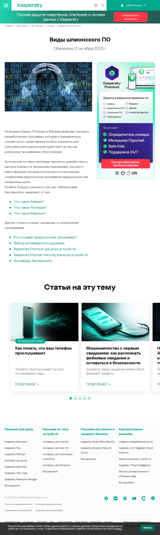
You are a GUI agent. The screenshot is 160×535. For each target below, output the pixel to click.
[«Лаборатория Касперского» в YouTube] (134, 498)
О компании (28, 522)
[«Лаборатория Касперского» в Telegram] (106, 498)
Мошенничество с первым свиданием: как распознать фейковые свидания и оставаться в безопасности (113, 355)
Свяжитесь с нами (12, 522)
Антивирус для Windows (56, 465)
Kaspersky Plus (13, 448)
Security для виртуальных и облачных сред (134, 474)
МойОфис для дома (16, 460)
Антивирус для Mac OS (55, 448)
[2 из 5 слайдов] (75, 398)
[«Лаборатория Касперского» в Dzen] (125, 498)
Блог (52, 522)
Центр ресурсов (65, 522)
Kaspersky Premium (15, 454)
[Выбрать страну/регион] (95, 5)
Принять (147, 528)
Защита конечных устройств (135, 458)
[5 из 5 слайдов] (89, 398)
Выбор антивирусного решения (39, 243)
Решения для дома (19, 429)
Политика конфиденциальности (18, 504)
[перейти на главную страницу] (30, 5)
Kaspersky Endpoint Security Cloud (96, 450)
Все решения (12, 485)
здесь (118, 528)
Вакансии (108, 522)
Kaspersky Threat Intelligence (134, 465)
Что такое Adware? (29, 201)
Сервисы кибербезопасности (136, 441)
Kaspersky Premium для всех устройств (45, 249)
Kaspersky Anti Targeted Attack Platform (136, 450)
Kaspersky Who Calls (16, 473)
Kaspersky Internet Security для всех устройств (51, 255)
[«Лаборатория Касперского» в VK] (115, 498)
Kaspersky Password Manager (21, 479)
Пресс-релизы (81, 522)
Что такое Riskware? (30, 213)
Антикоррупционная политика (48, 504)
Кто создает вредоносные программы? (45, 237)
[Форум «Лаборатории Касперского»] (143, 498)
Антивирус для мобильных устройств (58, 456)
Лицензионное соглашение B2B (49, 510)
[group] (44, 347)
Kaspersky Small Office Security (98, 441)
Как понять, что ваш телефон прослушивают (43, 350)
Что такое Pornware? (30, 207)
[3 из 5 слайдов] (80, 398)
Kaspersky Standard (16, 441)
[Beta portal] (153, 498)
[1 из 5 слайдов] (70, 398)
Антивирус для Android (55, 441)
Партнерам (42, 522)
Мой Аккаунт (135, 5)
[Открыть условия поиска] (102, 5)
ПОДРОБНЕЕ (25, 384)
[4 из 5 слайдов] (84, 398)
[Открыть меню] (6, 5)
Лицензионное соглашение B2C (18, 510)
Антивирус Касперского (33, 261)
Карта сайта (96, 522)
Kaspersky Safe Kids (16, 466)
